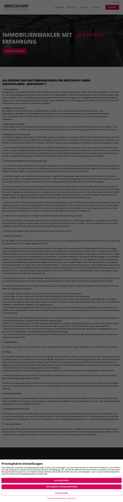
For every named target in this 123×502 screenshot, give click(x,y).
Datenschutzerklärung (56, 498)
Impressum (71, 498)
